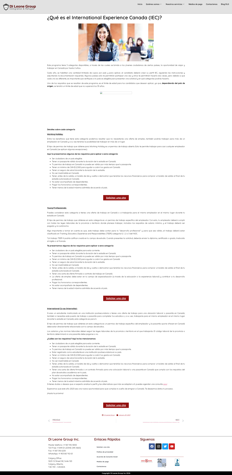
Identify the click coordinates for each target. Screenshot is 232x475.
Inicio (140, 4)
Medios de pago (195, 4)
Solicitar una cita (103, 447)
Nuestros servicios (174, 4)
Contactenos (211, 4)
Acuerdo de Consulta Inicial (107, 457)
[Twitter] (165, 446)
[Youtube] (172, 446)
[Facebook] (152, 446)
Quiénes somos (152, 4)
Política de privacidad (105, 452)
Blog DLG (225, 4)
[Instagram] (159, 446)
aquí (165, 384)
